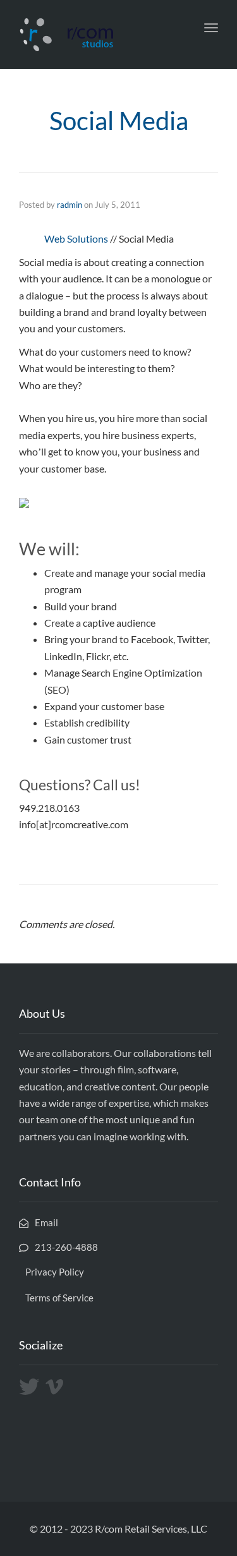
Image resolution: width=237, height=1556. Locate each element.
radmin (69, 205)
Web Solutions (76, 238)
